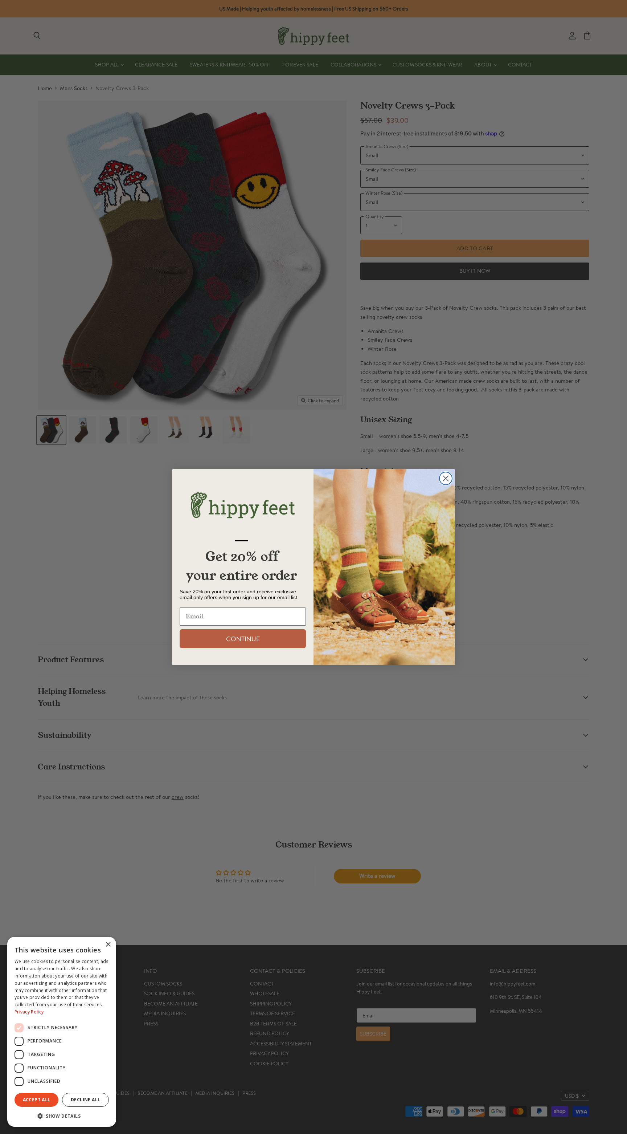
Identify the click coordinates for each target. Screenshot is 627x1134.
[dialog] (61, 1032)
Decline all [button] (85, 1100)
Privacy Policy (29, 1012)
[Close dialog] (445, 478)
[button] (62, 1115)
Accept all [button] (36, 1100)
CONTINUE (243, 638)
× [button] (108, 944)
